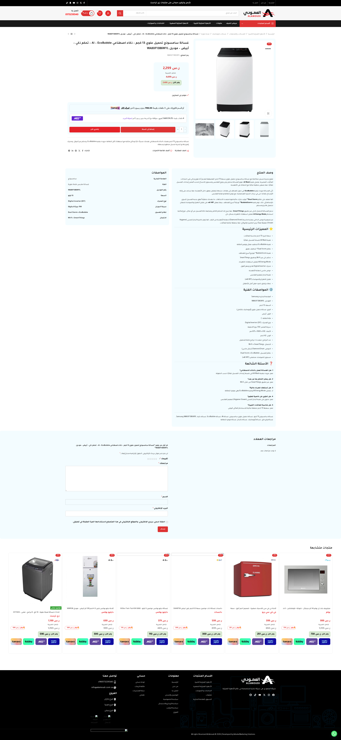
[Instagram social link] (77, 3)
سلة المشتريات (139, 691)
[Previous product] (74, 34)
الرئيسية (271, 34)
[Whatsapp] (334, 734)
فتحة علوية (205, 34)
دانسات (218, 612)
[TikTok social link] (67, 3)
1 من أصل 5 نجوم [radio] (156, 459)
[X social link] (81, 3)
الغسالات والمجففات (237, 34)
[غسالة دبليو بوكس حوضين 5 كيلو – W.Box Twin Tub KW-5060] (143, 579)
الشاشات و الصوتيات (203, 691)
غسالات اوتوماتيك (219, 34)
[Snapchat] (250, 695)
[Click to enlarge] (268, 113)
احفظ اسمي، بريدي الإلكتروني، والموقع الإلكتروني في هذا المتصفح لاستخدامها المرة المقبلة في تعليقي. (118, 522)
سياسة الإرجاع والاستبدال (168, 704)
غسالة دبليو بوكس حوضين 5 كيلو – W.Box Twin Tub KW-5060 (144, 609)
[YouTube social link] (74, 3)
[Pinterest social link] (76, 151)
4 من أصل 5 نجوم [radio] (150, 459)
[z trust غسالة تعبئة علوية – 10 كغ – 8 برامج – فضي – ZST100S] (35, 579)
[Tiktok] (255, 695)
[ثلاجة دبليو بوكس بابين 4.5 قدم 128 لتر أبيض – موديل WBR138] (89, 579)
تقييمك (164, 459)
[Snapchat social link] (70, 3)
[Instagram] (269, 695)
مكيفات (209, 695)
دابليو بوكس (162, 612)
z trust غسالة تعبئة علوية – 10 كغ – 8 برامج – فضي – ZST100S (36, 612)
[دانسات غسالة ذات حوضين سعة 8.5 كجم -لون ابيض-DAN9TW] (197, 579)
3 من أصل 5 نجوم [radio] (152, 459)
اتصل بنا (175, 691)
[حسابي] (108, 13)
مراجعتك (163, 464)
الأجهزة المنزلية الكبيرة (256, 34)
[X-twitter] (264, 695)
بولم (328, 612)
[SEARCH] (120, 13)
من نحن (175, 687)
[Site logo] (259, 13)
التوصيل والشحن (171, 695)
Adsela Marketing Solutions (244, 734)
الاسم (164, 497)
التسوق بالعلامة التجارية (202, 699)
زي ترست (54, 616)
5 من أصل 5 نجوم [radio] (148, 459)
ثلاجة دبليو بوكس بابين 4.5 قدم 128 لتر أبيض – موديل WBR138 (90, 609)
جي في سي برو (269, 612)
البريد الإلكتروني (160, 508)
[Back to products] (71, 34)
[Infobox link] (71, 13)
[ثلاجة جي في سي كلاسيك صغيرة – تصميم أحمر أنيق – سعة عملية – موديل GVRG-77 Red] (251, 579)
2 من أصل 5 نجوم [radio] (154, 459)
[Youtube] (260, 695)
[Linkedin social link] (72, 151)
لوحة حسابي (140, 682)
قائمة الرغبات (140, 687)
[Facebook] (273, 695)
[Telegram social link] (69, 151)
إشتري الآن (94, 129)
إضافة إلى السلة (148, 129)
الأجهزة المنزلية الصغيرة (202, 687)
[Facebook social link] (84, 3)
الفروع (176, 712)
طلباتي (142, 695)
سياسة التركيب (172, 708)
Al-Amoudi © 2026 (213, 734)
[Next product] (68, 34)
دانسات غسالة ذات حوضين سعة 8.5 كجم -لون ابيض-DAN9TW (198, 609)
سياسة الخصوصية (170, 699)
